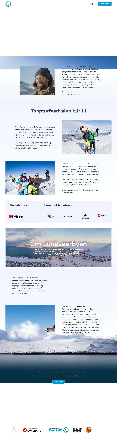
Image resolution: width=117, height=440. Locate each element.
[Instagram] (58, 417)
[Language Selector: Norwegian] (93, 4)
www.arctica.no (73, 314)
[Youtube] (62, 417)
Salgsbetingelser (58, 424)
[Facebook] (54, 417)
